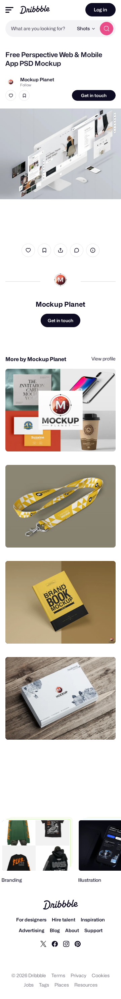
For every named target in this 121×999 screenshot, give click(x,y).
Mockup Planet (37, 79)
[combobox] (39, 28)
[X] (43, 944)
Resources (85, 985)
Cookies (101, 975)
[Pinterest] (78, 944)
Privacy (78, 975)
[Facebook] (55, 944)
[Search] (106, 28)
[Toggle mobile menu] (9, 10)
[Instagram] (66, 944)
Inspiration (93, 919)
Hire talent (63, 919)
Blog (55, 930)
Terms (58, 975)
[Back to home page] (35, 9)
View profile (103, 358)
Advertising (31, 930)
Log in (100, 9)
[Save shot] (24, 95)
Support (93, 930)
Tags (44, 985)
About (72, 930)
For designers (31, 919)
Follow (25, 85)
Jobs (29, 985)
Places (61, 985)
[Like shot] (10, 95)
